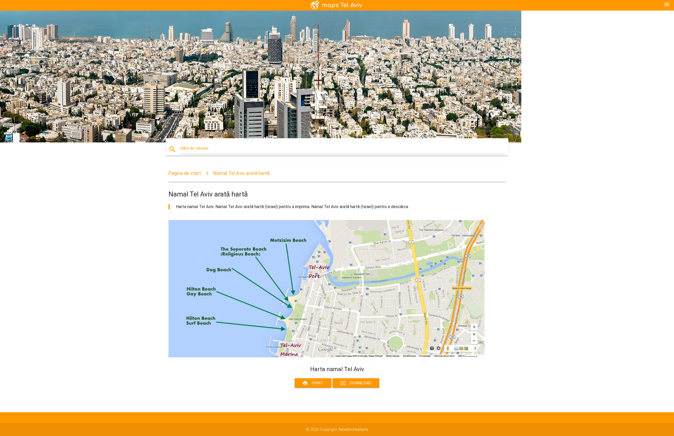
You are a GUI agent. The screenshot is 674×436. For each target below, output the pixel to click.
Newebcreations (353, 429)
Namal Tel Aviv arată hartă (241, 173)
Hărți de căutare (194, 148)
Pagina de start (184, 173)
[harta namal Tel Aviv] (326, 356)
